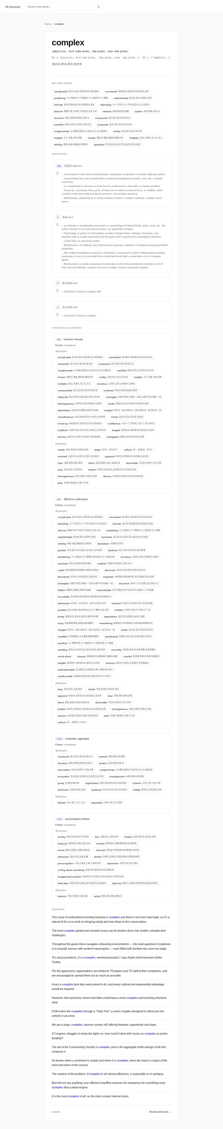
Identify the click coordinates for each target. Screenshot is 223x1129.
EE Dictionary (13, 6)
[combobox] (63, 7)
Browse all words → (160, 1111)
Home (48, 24)
